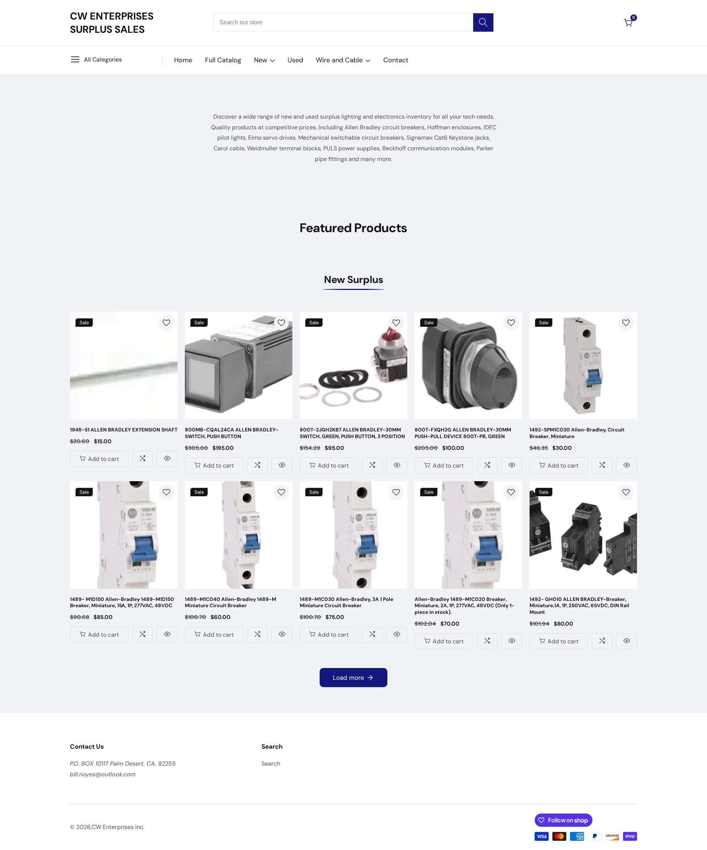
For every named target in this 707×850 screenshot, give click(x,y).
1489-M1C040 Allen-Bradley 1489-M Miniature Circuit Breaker (230, 602)
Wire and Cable (339, 60)
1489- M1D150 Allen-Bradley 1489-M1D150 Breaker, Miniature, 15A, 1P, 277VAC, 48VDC (122, 602)
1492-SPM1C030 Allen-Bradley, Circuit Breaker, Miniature (577, 433)
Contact (395, 60)
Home (183, 60)
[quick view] (166, 459)
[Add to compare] (142, 459)
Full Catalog (223, 60)
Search (270, 763)
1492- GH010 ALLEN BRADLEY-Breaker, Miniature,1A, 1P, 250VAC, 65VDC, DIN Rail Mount (579, 605)
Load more (348, 678)
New (260, 60)
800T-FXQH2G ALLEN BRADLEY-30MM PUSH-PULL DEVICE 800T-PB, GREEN (463, 433)
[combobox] (353, 22)
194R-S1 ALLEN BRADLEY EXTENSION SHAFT (123, 430)
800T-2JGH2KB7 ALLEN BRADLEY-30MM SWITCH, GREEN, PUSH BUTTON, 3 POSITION (352, 433)
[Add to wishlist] (166, 322)
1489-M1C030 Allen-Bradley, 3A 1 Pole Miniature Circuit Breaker (346, 602)
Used (295, 60)
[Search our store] (483, 22)
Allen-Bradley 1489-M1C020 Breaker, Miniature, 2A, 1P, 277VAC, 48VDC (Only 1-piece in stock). (464, 605)
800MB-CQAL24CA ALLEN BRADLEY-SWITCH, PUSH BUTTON (231, 433)
